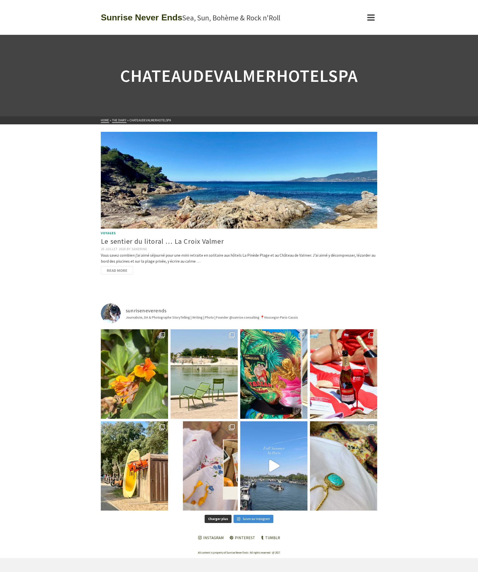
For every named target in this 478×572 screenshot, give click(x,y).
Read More (117, 270)
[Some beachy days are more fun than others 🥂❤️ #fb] (343, 374)
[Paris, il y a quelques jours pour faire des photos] (204, 374)
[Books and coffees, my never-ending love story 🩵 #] (343, 466)
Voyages (108, 233)
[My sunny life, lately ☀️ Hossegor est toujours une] (134, 466)
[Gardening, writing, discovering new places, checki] (134, 374)
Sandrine (139, 249)
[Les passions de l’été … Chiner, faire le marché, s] (204, 466)
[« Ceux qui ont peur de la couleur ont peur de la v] (273, 374)
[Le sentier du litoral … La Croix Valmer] (239, 180)
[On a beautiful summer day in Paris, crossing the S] (273, 466)
